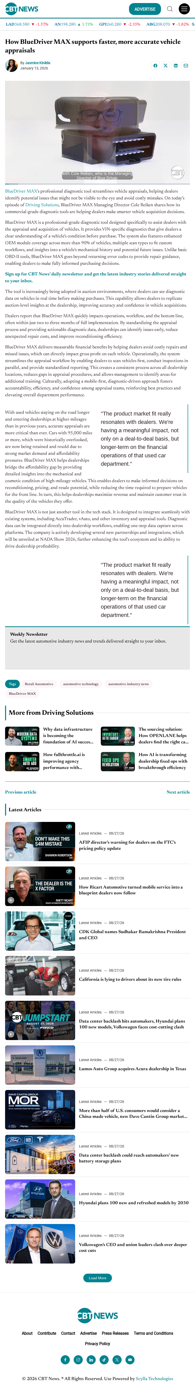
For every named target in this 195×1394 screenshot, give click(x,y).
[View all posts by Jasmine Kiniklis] (12, 65)
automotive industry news (128, 684)
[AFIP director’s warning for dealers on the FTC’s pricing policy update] (40, 841)
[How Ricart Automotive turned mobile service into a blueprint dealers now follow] (40, 886)
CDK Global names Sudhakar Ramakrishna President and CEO (132, 935)
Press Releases (115, 1333)
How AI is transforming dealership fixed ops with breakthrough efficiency (163, 761)
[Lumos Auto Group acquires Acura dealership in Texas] (40, 1065)
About (27, 1333)
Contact (68, 1333)
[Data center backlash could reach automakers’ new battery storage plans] (40, 1154)
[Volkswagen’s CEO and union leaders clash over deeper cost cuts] (40, 1243)
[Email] (186, 66)
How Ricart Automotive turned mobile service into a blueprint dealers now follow (131, 890)
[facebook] (65, 1359)
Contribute (47, 1333)
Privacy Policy (97, 1343)
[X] (165, 66)
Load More (97, 1278)
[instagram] (78, 1359)
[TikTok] (104, 1359)
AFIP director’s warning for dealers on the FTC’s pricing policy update (127, 845)
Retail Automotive (39, 684)
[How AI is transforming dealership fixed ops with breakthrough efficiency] (118, 761)
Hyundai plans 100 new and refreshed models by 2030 (134, 1203)
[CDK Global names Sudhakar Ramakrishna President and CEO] (40, 931)
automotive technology (81, 684)
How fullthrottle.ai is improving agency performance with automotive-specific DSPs (68, 762)
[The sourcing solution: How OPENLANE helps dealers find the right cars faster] (118, 736)
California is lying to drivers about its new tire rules (130, 979)
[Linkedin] (176, 66)
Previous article (20, 792)
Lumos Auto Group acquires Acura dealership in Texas (132, 1069)
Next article (178, 792)
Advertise (88, 1333)
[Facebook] (155, 66)
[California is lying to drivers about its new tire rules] (40, 975)
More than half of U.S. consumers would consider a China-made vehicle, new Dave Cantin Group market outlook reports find (131, 1114)
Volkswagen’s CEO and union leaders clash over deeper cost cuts (133, 1248)
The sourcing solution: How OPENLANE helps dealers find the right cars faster (164, 736)
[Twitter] (117, 1359)
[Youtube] (130, 1359)
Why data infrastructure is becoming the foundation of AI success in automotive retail (67, 736)
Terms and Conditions (153, 1333)
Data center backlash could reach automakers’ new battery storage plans (129, 1158)
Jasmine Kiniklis (37, 63)
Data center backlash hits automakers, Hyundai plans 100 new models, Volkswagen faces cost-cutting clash (132, 1024)
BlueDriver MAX (22, 693)
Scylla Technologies (154, 1379)
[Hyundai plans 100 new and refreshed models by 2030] (40, 1199)
